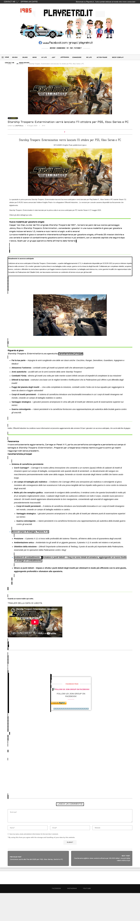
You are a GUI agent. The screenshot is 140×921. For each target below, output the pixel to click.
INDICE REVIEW (24, 62)
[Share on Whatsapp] (72, 132)
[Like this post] (66, 132)
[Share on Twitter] (70, 132)
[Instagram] (135, 57)
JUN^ (53, 57)
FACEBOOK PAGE (72, 684)
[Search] (131, 57)
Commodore (76, 57)
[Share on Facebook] (68, 132)
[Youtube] (132, 62)
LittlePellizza (19, 125)
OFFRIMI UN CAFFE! (29, 2)
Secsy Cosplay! (118, 57)
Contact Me (9, 62)
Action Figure (102, 57)
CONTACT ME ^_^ (11, 2)
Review (15, 57)
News (34, 57)
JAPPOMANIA (64, 57)
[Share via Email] (74, 132)
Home (7, 57)
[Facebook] (132, 57)
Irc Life (89, 57)
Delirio (25, 57)
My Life (44, 57)
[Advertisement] (70, 775)
